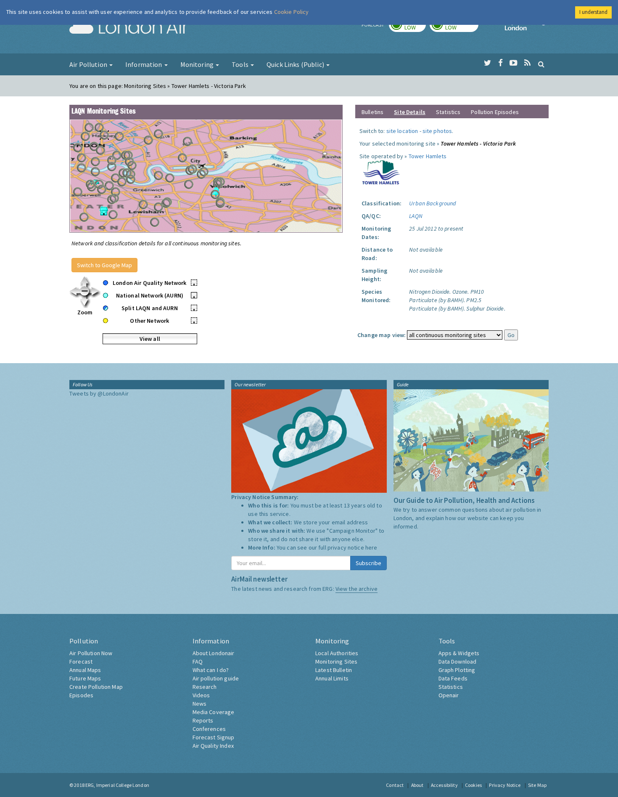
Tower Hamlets (428, 156)
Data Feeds (452, 678)
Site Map (537, 785)
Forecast (80, 661)
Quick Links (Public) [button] (296, 64)
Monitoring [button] (197, 64)
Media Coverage (214, 712)
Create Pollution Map (96, 687)
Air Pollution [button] (88, 64)
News (200, 703)
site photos (437, 131)
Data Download (457, 661)
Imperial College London (527, 28)
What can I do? (211, 670)
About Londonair (214, 653)
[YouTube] (513, 63)
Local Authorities (336, 653)
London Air (128, 28)
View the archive (356, 588)
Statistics (448, 112)
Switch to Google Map (104, 265)
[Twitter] (487, 63)
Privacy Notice (504, 785)
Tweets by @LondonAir (99, 393)
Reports (203, 720)
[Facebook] (500, 63)
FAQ (198, 661)
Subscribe (368, 563)
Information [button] (144, 64)
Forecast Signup (214, 737)
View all (150, 339)
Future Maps (85, 678)
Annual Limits (332, 678)
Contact (395, 785)
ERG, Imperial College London (117, 785)
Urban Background (432, 203)
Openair (448, 695)
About (417, 785)
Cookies (473, 785)
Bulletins (372, 112)
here (371, 547)
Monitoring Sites (336, 661)
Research (205, 687)
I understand (593, 12)
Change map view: (381, 335)
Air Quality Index (213, 745)
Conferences (209, 729)
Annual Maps (85, 670)
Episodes (81, 695)
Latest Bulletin (333, 670)
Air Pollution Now (90, 653)
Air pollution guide (216, 678)
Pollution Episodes (495, 112)
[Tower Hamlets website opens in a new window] (381, 171)
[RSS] (527, 63)
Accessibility (444, 785)
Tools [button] (241, 64)
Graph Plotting (456, 670)
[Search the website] (541, 64)
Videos (201, 695)
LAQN (416, 216)
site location (402, 131)
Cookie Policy (291, 12)
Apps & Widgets (459, 653)
